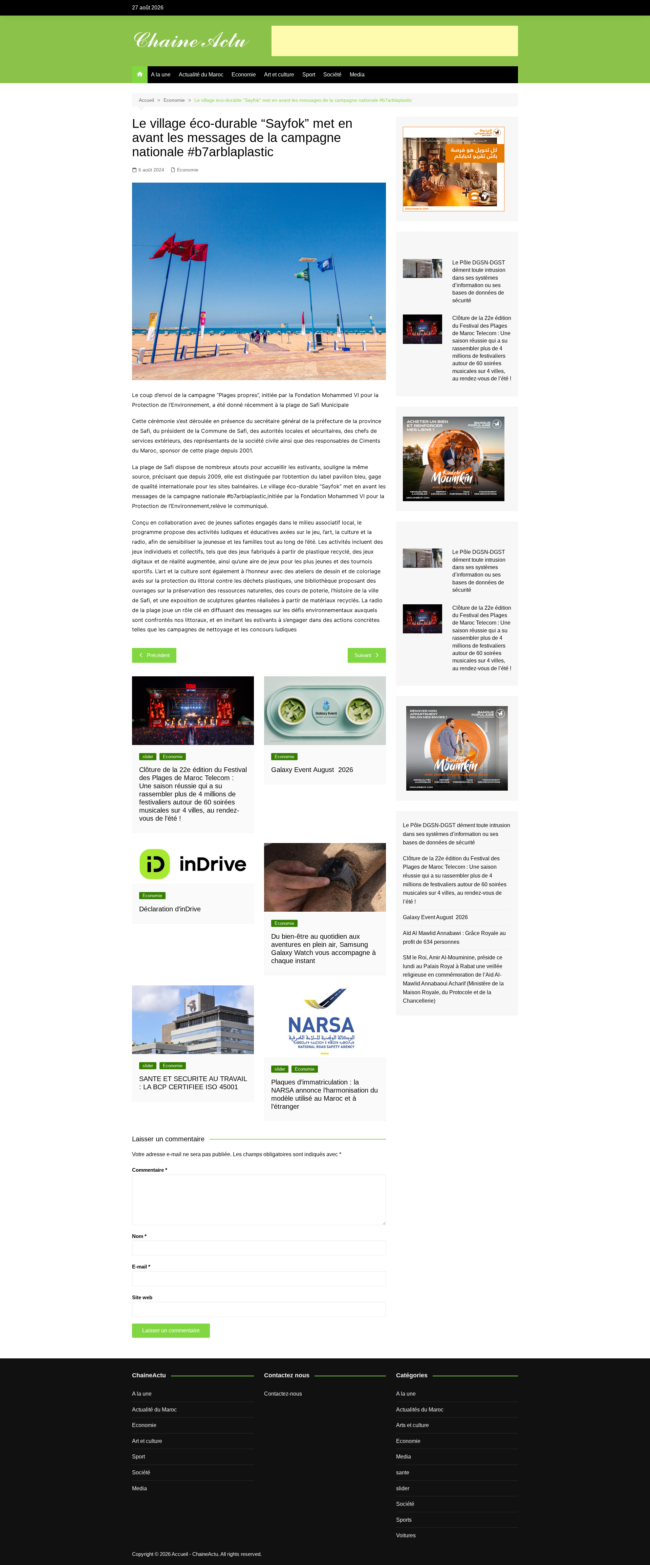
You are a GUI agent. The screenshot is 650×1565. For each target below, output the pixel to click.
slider (148, 756)
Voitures (406, 1535)
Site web (142, 1297)
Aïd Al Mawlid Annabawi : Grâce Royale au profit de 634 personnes (454, 937)
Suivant (362, 655)
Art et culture (279, 74)
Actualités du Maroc (419, 1409)
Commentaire (149, 1170)
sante (402, 1472)
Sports (404, 1520)
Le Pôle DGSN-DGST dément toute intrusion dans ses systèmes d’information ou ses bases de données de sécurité (456, 833)
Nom (139, 1236)
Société (332, 74)
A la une (161, 74)
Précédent (158, 655)
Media (357, 74)
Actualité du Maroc (201, 74)
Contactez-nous (283, 1394)
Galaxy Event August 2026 (312, 769)
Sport (308, 74)
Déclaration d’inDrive (170, 909)
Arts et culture (412, 1425)
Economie (244, 74)
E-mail (141, 1266)
